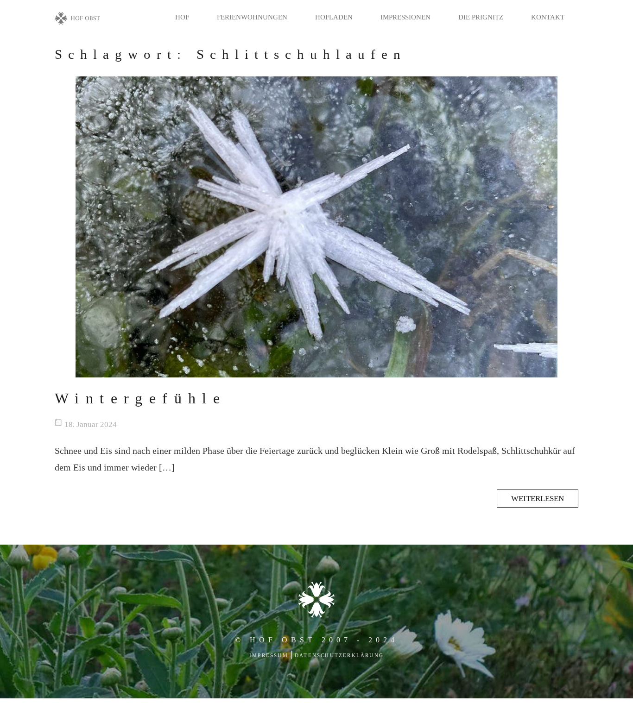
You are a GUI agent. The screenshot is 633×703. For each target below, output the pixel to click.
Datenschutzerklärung (339, 655)
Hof (182, 17)
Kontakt (547, 17)
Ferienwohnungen (252, 17)
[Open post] (316, 226)
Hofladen (334, 17)
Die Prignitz (480, 17)
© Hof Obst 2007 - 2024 (316, 640)
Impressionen (405, 17)
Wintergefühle (140, 398)
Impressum (268, 655)
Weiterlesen (537, 498)
